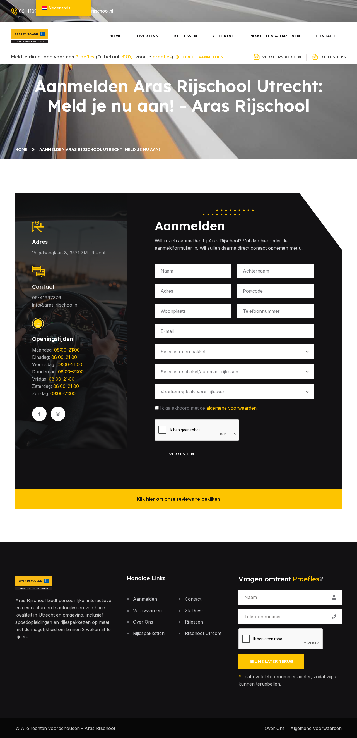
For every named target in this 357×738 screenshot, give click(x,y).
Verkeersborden (281, 56)
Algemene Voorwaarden (316, 728)
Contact (325, 36)
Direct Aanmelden (202, 56)
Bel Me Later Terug (271, 661)
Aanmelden (145, 599)
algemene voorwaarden (231, 408)
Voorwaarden (147, 610)
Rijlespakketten (149, 633)
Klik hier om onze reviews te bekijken (178, 499)
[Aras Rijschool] (29, 35)
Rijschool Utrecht (203, 633)
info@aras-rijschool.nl (55, 305)
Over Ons (147, 36)
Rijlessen (185, 36)
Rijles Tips (333, 56)
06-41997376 (33, 11)
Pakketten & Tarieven (274, 36)
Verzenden (181, 454)
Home (115, 36)
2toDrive (223, 36)
